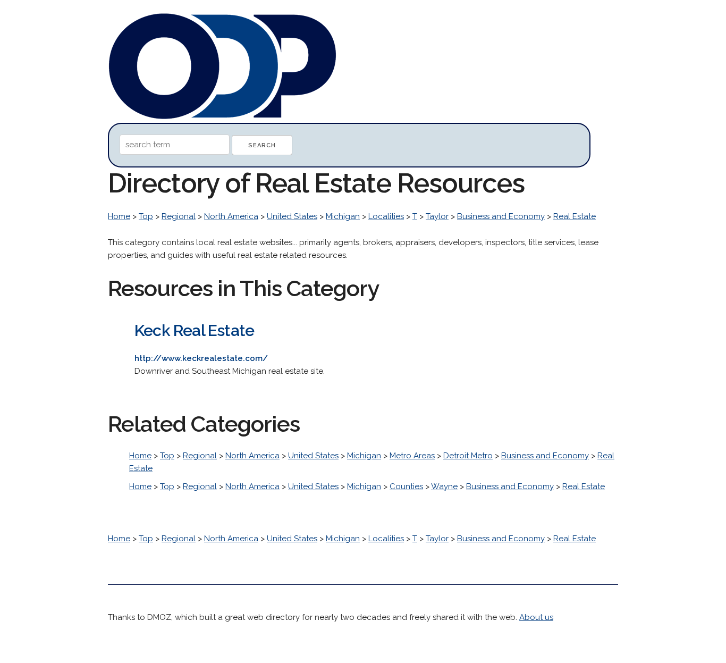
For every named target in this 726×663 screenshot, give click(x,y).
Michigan (343, 216)
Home (119, 216)
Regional (179, 216)
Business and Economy (501, 216)
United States (292, 216)
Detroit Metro (468, 455)
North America (231, 216)
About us (536, 617)
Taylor (437, 216)
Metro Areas (412, 455)
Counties (406, 486)
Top (146, 216)
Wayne (444, 486)
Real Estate (574, 216)
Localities (386, 216)
